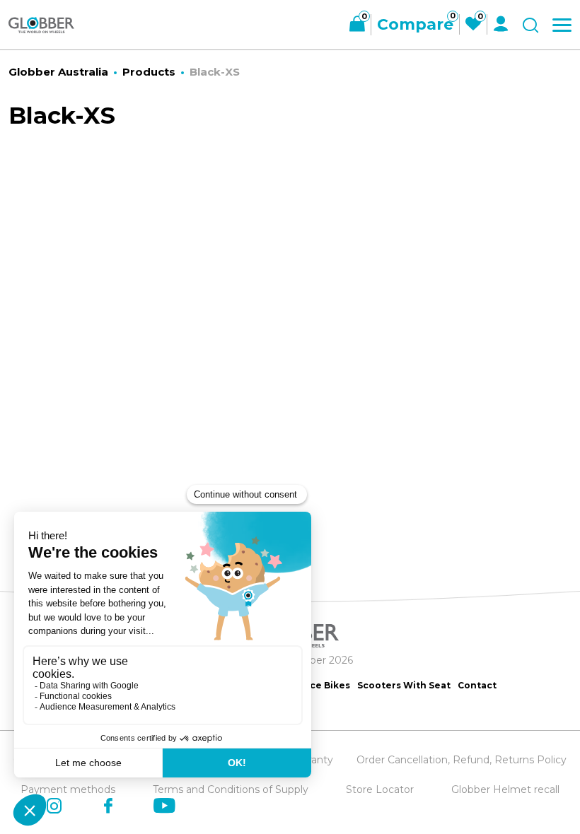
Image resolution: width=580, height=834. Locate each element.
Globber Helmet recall (505, 789)
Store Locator (380, 789)
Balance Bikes (316, 685)
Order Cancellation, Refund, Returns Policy (461, 759)
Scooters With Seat (404, 685)
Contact (477, 685)
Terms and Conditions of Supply (230, 789)
